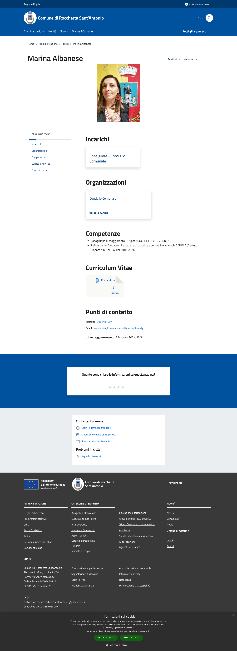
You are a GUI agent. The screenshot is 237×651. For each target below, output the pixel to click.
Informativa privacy (129, 574)
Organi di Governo (34, 513)
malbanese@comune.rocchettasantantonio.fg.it (119, 328)
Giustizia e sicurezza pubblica (135, 518)
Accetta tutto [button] (106, 637)
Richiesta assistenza (82, 585)
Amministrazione (48, 44)
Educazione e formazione (132, 513)
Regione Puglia (32, 4)
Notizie (171, 513)
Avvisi (170, 524)
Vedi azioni (189, 59)
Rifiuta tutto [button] (131, 637)
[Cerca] (209, 18)
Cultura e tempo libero (83, 519)
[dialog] (118, 631)
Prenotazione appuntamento (87, 568)
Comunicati (173, 519)
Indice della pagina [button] (40, 133)
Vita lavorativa (79, 524)
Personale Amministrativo (38, 542)
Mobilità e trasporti (81, 551)
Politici (65, 44)
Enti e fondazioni (33, 530)
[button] (118, 645)
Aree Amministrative (35, 519)
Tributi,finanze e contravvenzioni (137, 524)
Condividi (172, 59)
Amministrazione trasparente (135, 568)
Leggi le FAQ (78, 580)
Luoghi (170, 540)
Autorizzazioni (127, 542)
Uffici (26, 524)
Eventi (170, 546)
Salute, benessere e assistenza (136, 536)
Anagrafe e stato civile (83, 513)
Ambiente (124, 530)
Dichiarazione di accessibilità (134, 585)
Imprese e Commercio (83, 530)
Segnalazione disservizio (84, 574)
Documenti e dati (33, 548)
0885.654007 (104, 321)
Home (31, 44)
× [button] (233, 615)
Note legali (125, 580)
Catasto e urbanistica (83, 541)
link (149, 631)
